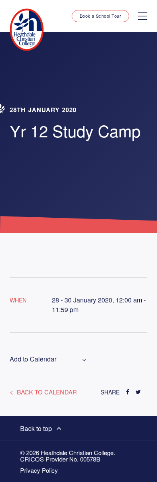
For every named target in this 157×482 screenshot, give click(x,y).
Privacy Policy (39, 470)
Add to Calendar (33, 359)
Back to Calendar (46, 392)
